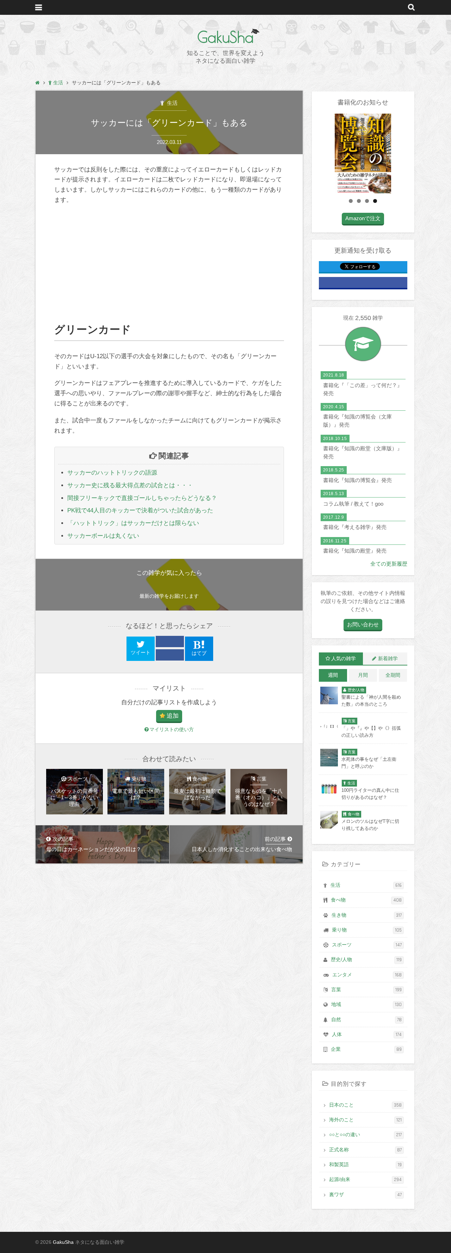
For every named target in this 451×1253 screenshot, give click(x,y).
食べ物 (366, 900)
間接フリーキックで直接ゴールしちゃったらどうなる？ (142, 498)
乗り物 (367, 930)
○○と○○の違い (365, 1135)
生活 (172, 103)
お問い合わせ (363, 624)
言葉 (366, 990)
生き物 (367, 915)
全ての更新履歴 (388, 564)
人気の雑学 (343, 658)
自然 (366, 1020)
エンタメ (367, 975)
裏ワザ (365, 1195)
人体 (367, 1034)
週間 (333, 675)
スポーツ (367, 945)
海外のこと (365, 1120)
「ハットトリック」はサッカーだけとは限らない (133, 523)
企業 (366, 1049)
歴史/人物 (366, 960)
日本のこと (365, 1105)
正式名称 (365, 1150)
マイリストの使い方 (171, 729)
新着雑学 (388, 658)
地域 (366, 1004)
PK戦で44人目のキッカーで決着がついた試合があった (140, 510)
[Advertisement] (169, 264)
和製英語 (365, 1165)
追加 (173, 715)
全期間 (392, 675)
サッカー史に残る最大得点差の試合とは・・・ (130, 485)
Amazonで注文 (363, 218)
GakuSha (225, 37)
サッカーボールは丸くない (103, 535)
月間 (363, 675)
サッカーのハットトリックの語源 (112, 472)
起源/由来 (365, 1179)
